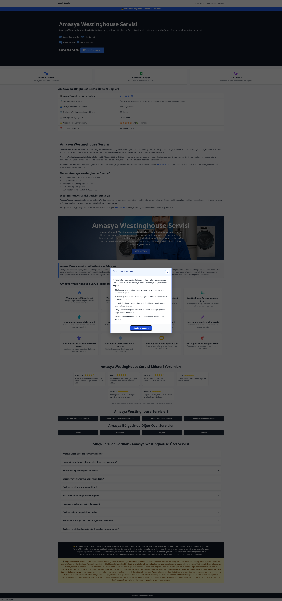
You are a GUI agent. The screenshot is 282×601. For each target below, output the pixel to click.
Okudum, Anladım (141, 328)
